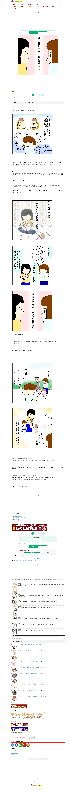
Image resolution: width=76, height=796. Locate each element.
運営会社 (12, 754)
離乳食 (30, 773)
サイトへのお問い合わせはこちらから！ (17, 750)
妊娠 (37, 4)
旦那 (53, 6)
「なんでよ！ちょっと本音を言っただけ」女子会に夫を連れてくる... (28, 690)
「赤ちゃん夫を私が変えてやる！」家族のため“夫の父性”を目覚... (28, 684)
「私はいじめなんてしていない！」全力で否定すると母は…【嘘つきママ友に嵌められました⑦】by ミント (35, 624)
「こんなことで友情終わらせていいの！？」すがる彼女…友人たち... (28, 696)
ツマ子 (15, 91)
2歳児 (15, 6)
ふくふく (43, 656)
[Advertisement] (38, 19)
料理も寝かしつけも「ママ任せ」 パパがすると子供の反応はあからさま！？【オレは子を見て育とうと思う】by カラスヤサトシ (39, 618)
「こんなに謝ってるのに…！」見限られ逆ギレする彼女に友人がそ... (28, 667)
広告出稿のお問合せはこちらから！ (16, 751)
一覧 (42, 32)
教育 (30, 775)
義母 (35, 560)
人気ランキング (14, 4)
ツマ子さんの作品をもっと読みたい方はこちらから (21, 520)
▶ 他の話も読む (38, 539)
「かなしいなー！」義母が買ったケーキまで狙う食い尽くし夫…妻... (28, 650)
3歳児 (22, 6)
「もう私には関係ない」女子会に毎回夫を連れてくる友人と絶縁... (28, 644)
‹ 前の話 (33, 32)
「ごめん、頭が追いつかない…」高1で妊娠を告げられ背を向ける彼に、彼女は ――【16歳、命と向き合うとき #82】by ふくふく (39, 601)
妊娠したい (30, 4)
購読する (13, 635)
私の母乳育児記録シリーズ (17, 516)
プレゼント (15, 8)
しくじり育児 (45, 6)
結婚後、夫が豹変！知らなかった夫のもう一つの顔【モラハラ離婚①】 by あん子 (31, 630)
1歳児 (60, 4)
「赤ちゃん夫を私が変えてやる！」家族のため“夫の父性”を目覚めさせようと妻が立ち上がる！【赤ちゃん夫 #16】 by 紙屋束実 (39, 589)
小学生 (37, 6)
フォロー (14, 543)
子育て (45, 4)
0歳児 (53, 4)
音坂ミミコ (43, 644)
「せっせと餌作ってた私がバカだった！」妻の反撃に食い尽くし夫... (28, 661)
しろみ (43, 650)
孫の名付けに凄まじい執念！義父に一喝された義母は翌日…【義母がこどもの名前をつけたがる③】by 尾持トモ (36, 607)
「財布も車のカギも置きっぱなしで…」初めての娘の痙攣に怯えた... (28, 673)
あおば (43, 673)
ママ (19, 560)
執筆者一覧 (22, 4)
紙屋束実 (42, 684)
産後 (23, 560)
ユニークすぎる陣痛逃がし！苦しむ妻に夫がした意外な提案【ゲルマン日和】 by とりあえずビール (34, 612)
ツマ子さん (17, 519)
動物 (60, 6)
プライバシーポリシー (14, 753)
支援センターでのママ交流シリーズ (19, 517)
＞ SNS (48, 552)
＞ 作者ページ (32, 552)
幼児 (30, 6)
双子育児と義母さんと (38, 558)
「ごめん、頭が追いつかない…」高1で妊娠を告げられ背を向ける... (28, 656)
